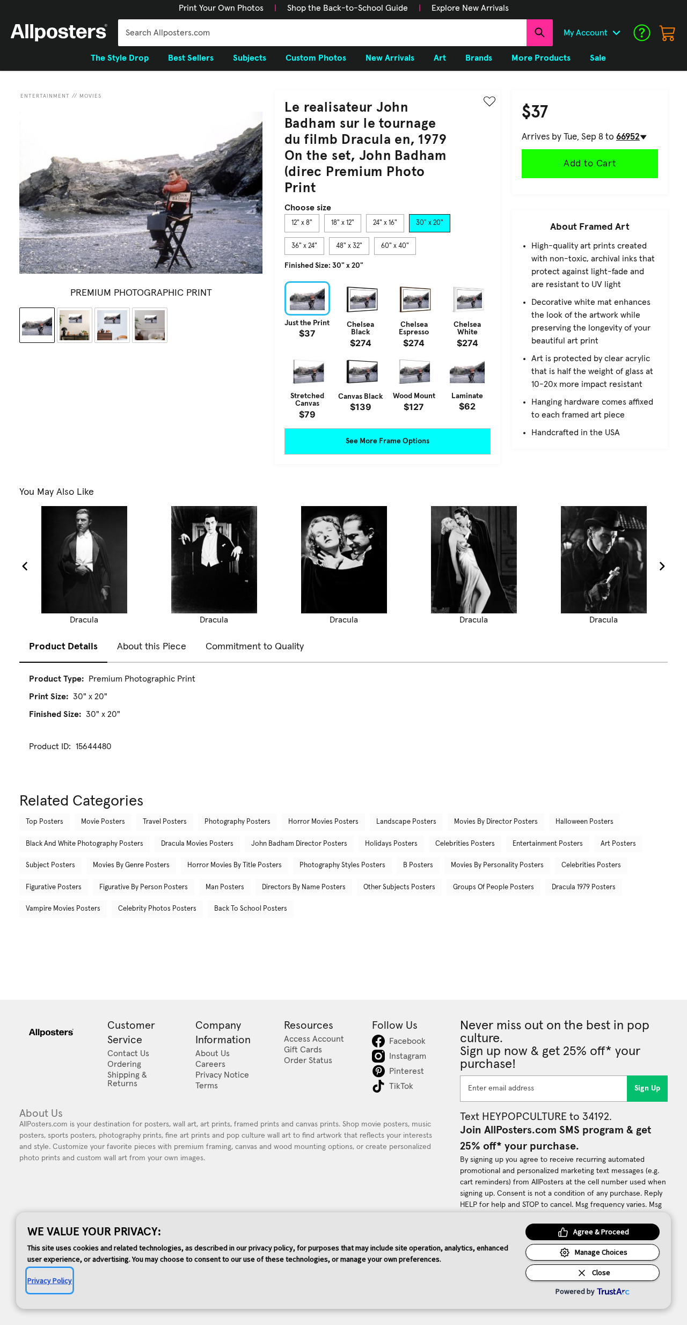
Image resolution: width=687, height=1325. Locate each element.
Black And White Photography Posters (84, 843)
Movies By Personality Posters (497, 865)
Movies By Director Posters (496, 821)
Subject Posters (50, 865)
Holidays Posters (391, 843)
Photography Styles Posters (342, 865)
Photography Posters (237, 821)
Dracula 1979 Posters (584, 887)
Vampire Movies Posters (63, 908)
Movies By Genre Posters (131, 865)
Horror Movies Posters (323, 821)
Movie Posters (103, 821)
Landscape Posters (406, 821)
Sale (598, 58)
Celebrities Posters (465, 843)
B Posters (418, 865)
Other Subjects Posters (399, 887)
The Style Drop (120, 58)
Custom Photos (316, 58)
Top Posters (44, 821)
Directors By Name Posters (304, 887)
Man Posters (225, 887)
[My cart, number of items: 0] (667, 32)
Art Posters (618, 843)
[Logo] (59, 32)
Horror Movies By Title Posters (234, 865)
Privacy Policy (49, 1280)
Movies (90, 96)
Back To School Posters (250, 908)
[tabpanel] (387, 350)
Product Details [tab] (63, 646)
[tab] (301, 223)
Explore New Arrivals (470, 8)
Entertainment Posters (548, 843)
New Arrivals (390, 58)
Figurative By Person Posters (143, 887)
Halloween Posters (584, 821)
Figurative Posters (54, 887)
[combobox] (322, 32)
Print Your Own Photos (221, 8)
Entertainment (45, 96)
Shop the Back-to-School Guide (347, 8)
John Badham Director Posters (299, 843)
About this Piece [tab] (151, 646)
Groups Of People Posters (493, 887)
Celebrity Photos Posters (157, 908)
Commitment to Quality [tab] (255, 646)
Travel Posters (165, 821)
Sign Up (647, 1088)
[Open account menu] (616, 32)
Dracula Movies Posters (197, 843)
